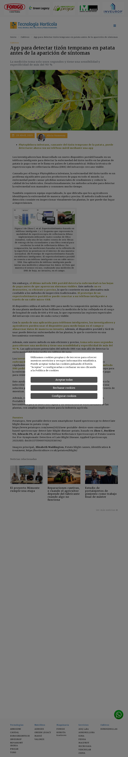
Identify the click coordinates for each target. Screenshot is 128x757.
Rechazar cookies (64, 387)
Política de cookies (47, 370)
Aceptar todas (64, 379)
